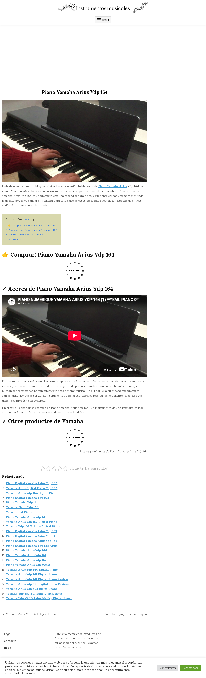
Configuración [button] (168, 668)
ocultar (28, 220)
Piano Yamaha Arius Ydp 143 (26, 517)
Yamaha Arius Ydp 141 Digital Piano (31, 574)
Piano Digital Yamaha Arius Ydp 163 (31, 531)
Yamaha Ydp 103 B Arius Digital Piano (33, 526)
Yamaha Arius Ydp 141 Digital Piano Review (37, 579)
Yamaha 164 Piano (19, 512)
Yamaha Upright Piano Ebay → (125, 614)
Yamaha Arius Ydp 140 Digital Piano (32, 569)
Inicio (7, 647)
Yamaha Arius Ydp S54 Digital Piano (32, 589)
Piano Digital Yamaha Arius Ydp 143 (31, 541)
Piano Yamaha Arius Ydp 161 (26, 555)
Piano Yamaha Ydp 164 (22, 502)
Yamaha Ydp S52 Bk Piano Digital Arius (34, 593)
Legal (7, 634)
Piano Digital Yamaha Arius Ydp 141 (31, 536)
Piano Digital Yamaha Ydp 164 (27, 498)
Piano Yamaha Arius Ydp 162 (26, 560)
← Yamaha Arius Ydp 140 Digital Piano (29, 614)
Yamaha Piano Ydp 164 (22, 507)
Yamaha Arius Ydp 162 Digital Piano (31, 522)
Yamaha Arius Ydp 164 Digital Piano (31, 493)
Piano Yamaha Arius (112, 186)
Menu (105, 19)
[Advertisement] (103, 55)
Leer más (28, 673)
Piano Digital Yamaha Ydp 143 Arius (31, 545)
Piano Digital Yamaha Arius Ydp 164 (31, 483)
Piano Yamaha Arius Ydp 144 (26, 550)
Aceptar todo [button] (191, 668)
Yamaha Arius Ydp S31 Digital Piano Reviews (37, 584)
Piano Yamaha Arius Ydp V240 (28, 565)
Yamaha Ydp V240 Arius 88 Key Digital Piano (39, 598)
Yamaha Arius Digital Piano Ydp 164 (31, 488)
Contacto (10, 641)
